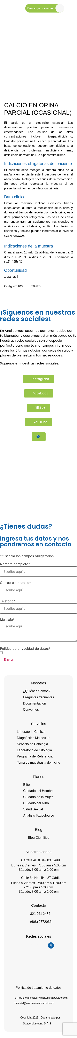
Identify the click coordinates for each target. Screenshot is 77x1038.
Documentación (34, 703)
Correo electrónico (15, 582)
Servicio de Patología (32, 744)
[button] (64, 296)
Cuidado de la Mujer (38, 797)
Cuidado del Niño (36, 803)
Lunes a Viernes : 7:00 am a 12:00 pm (38, 883)
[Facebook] (34, 945)
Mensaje (7, 619)
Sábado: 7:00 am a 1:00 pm (38, 869)
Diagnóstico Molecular (33, 738)
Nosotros (38, 683)
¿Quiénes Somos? (36, 691)
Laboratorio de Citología (34, 750)
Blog (38, 830)
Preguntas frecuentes (38, 697)
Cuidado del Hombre (38, 791)
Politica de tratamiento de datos (38, 987)
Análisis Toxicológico (38, 815)
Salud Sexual (33, 809)
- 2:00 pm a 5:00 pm (38, 887)
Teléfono (7, 601)
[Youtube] (43, 945)
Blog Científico (38, 837)
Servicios (38, 724)
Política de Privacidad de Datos (37, 652)
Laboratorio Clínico (31, 731)
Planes (38, 777)
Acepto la (30, 652)
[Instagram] (26, 945)
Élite (26, 784)
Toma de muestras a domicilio (38, 762)
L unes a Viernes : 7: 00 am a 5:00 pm (38, 865)
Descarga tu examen (40, 8)
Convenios (31, 709)
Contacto (38, 905)
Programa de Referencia (35, 756)
